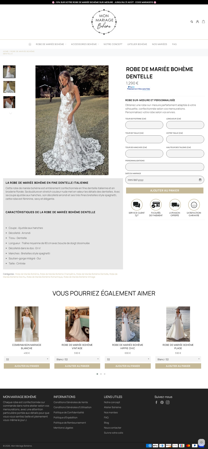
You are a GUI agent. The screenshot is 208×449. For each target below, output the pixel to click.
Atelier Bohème (112, 407)
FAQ (174, 44)
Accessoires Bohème (84, 44)
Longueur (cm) (173, 119)
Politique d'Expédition (66, 417)
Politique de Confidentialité (69, 412)
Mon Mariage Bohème (21, 445)
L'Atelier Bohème (137, 44)
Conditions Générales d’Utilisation (73, 407)
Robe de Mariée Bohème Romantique (45, 276)
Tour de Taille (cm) (134, 133)
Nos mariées (159, 44)
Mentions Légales (63, 427)
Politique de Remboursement (70, 422)
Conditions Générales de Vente (71, 402)
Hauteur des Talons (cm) (178, 147)
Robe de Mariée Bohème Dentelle (92, 273)
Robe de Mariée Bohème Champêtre (57, 273)
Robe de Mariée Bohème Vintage (79, 276)
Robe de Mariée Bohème (50, 44)
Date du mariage (133, 173)
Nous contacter (112, 427)
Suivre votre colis (113, 432)
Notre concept (113, 44)
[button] (97, 374)
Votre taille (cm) (174, 133)
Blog (106, 422)
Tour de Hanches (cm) (136, 147)
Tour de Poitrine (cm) (135, 119)
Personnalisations (135, 160)
